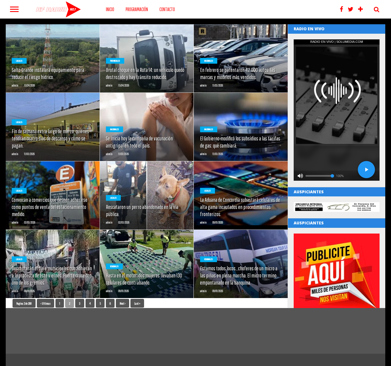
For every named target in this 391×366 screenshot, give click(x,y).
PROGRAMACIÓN (137, 9)
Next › (122, 303)
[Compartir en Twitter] (53, 70)
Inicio (110, 9)
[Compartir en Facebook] (41, 70)
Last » (137, 303)
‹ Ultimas (45, 303)
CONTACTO (167, 9)
